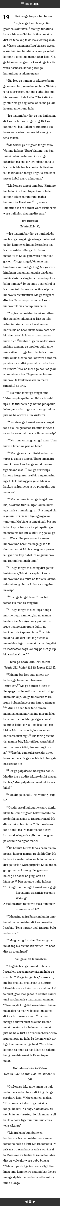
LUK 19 (29, 4)
